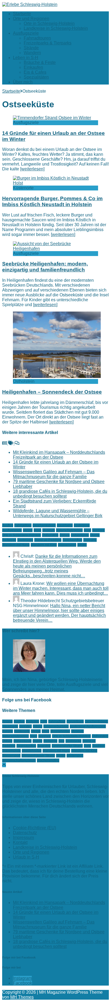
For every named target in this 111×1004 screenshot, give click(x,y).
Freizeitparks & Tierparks (47, 43)
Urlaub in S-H (26, 857)
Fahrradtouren (37, 38)
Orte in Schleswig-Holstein (49, 23)
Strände (31, 48)
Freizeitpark (75, 721)
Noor (87, 530)
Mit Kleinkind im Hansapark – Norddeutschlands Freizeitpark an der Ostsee (59, 454)
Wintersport (75, 755)
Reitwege (9, 540)
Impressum (23, 837)
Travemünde (11, 751)
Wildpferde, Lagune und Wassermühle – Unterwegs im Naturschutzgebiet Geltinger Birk (57, 513)
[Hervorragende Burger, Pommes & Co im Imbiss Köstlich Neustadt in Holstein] (55, 183)
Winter (82, 545)
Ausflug (7, 525)
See (61, 741)
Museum (48, 530)
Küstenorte (22, 731)
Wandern (32, 52)
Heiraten (25, 726)
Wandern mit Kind (44, 545)
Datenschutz (25, 832)
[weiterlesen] (32, 169)
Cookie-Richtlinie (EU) (34, 827)
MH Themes (22, 997)
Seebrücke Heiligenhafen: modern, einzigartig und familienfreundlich (45, 267)
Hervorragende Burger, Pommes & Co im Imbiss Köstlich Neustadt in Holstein (52, 201)
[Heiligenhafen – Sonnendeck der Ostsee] (57, 376)
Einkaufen (33, 67)
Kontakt (20, 842)
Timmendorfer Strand (67, 746)
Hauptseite (65, 525)
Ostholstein (50, 535)
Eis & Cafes (35, 72)
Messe (28, 530)
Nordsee (98, 530)
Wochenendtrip (48, 760)
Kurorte (7, 731)
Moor (37, 530)
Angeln (7, 721)
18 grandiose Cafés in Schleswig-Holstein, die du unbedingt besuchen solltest (60, 493)
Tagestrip (90, 540)
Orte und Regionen (31, 18)
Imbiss (37, 726)
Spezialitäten (36, 77)
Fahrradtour (23, 525)
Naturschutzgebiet (69, 530)
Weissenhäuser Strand (38, 755)
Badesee (32, 721)
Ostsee (65, 535)
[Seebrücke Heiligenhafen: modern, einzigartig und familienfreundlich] (55, 248)
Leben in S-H (25, 57)
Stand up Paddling (47, 540)
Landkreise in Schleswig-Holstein (56, 28)
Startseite (22, 13)
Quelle (95, 535)
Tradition (98, 746)
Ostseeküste (80, 535)
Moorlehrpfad (60, 731)
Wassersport (67, 545)
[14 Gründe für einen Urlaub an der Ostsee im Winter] (52, 117)
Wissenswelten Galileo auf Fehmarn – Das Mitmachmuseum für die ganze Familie (54, 474)
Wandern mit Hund (16, 545)
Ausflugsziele (26, 33)
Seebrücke (25, 540)
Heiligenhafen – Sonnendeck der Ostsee (52, 392)
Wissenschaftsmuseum (19, 760)
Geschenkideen (44, 525)
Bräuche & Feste (40, 62)
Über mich (23, 82)
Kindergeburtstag (56, 726)
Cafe (43, 721)
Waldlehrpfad (31, 751)
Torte (87, 746)
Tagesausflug (72, 540)
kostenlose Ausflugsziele (88, 726)
